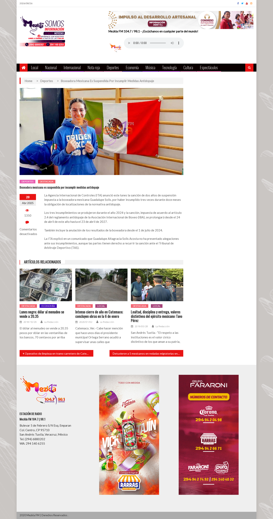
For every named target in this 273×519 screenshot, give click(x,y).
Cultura (188, 67)
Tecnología (169, 67)
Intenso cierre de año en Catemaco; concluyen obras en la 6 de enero (99, 314)
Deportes (113, 67)
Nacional (51, 67)
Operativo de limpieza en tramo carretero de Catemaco (59, 353)
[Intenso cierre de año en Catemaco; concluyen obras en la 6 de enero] (101, 285)
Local (34, 67)
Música (150, 67)
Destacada (46, 181)
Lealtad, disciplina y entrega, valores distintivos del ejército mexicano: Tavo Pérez (156, 316)
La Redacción (51, 322)
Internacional (72, 67)
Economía (132, 67)
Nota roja (94, 67)
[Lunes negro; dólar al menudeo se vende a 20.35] (46, 285)
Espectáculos (209, 67)
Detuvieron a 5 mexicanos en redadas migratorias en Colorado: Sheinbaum (148, 353)
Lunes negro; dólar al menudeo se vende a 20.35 (42, 314)
